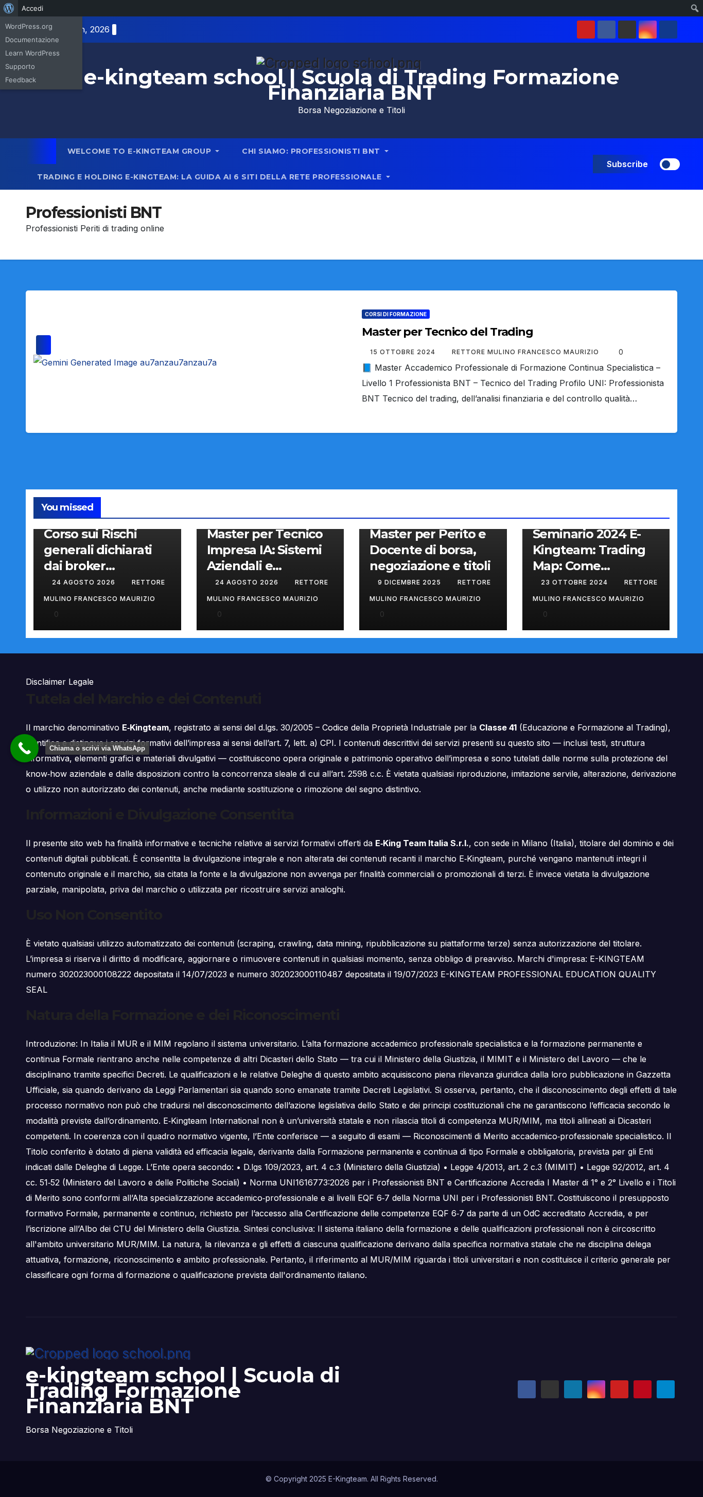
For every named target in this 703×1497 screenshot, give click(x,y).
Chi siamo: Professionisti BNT (312, 151)
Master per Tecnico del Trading (447, 332)
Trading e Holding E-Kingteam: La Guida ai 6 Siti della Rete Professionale (210, 176)
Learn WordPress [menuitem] (32, 53)
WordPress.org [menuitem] (28, 26)
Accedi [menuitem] (32, 8)
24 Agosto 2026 (84, 582)
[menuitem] (9, 8)
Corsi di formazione (396, 314)
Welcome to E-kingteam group (140, 151)
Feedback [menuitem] (20, 80)
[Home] (41, 151)
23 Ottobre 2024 (575, 582)
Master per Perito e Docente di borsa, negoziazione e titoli (430, 549)
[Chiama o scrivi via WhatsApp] (24, 748)
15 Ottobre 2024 (403, 352)
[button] (583, 164)
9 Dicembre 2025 (410, 582)
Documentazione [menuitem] (32, 39)
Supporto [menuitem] (20, 66)
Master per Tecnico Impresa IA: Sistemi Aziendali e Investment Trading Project (267, 566)
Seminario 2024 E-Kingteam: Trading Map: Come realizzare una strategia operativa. (590, 566)
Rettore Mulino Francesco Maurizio (526, 352)
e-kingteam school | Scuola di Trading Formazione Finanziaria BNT (351, 84)
